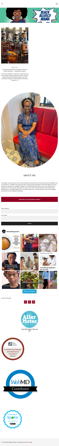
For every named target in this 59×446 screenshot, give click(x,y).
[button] (1, 91)
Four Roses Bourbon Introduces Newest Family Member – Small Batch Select (15, 70)
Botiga (30, 442)
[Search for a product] (2, 4)
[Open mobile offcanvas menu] (57, 4)
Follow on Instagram (29, 291)
